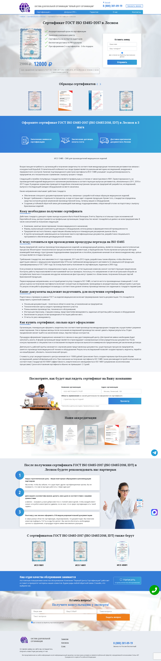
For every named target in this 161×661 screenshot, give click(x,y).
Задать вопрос (113, 617)
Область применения (91, 396)
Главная (22, 17)
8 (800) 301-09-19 (112, 6)
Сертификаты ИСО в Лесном (36, 17)
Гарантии (94, 12)
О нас (115, 12)
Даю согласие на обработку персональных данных (122, 56)
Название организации (71, 387)
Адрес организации (109, 387)
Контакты (136, 12)
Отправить (122, 62)
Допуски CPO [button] (69, 12)
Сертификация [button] (43, 12)
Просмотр (124, 401)
